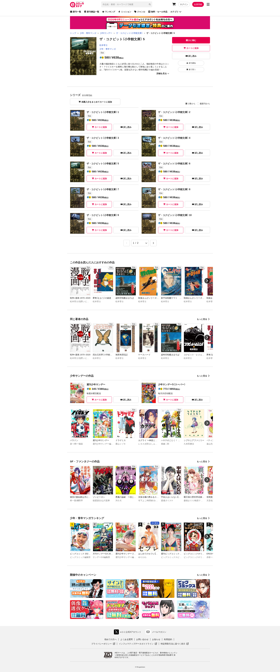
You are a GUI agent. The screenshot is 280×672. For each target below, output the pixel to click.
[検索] (149, 4)
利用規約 (168, 639)
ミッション (126, 11)
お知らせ (156, 639)
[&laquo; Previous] (126, 243)
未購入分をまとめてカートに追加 (96, 102)
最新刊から (205, 103)
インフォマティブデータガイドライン (136, 644)
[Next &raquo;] (153, 243)
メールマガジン (159, 632)
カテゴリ (174, 11)
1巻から (191, 103)
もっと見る (202, 319)
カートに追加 (192, 48)
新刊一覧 (77, 11)
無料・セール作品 (159, 11)
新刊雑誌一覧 (93, 11)
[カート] (174, 4)
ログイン (184, 4)
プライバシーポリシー (103, 644)
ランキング (110, 11)
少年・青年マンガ (107, 49)
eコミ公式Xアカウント (128, 632)
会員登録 (198, 4)
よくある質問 (126, 639)
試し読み (192, 56)
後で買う (192, 69)
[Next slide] (207, 281)
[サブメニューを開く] (208, 4)
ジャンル (141, 11)
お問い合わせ (142, 639)
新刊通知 (192, 63)
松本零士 (103, 45)
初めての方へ (110, 639)
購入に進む (191, 40)
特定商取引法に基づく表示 (175, 644)
